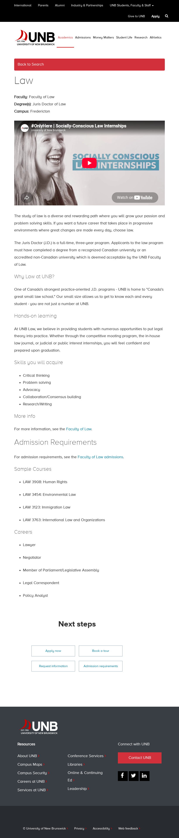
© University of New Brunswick (44, 828)
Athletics (156, 37)
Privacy (79, 828)
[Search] (167, 16)
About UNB (27, 756)
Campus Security (32, 773)
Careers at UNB (31, 782)
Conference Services (85, 756)
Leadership (77, 789)
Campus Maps (29, 765)
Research (141, 37)
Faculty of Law (78, 429)
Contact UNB (140, 758)
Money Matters (103, 37)
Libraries (75, 765)
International (22, 5)
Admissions (83, 37)
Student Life (124, 37)
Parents (43, 5)
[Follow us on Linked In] (145, 776)
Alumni (60, 5)
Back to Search (31, 64)
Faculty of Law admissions (100, 457)
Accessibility (101, 828)
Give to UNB (136, 16)
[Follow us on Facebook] (123, 776)
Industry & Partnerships (87, 5)
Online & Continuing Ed (85, 776)
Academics (65, 37)
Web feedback (128, 828)
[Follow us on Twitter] (134, 776)
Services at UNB (31, 790)
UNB (130, 5)
